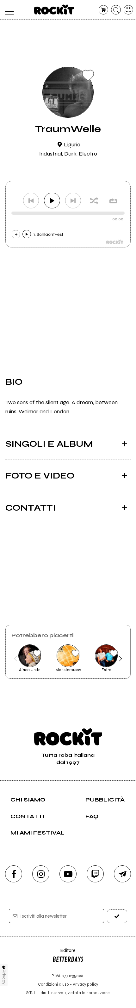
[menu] (8, 10)
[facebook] (13, 873)
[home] (54, 9)
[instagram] (40, 873)
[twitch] (95, 873)
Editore (64, 953)
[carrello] (103, 10)
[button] (15, 658)
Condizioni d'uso (53, 984)
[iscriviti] (117, 916)
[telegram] (122, 873)
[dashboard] (128, 10)
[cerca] (116, 10)
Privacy (4, 977)
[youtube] (68, 873)
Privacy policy (85, 984)
